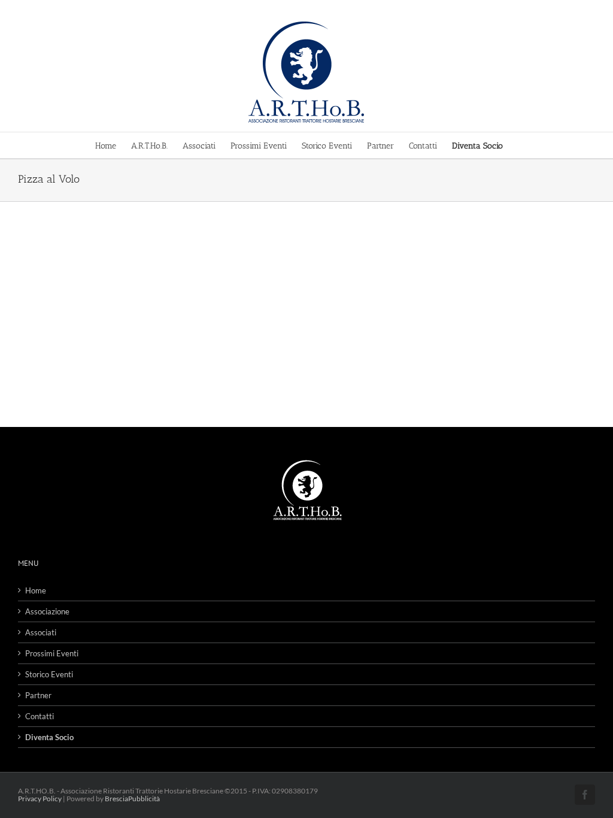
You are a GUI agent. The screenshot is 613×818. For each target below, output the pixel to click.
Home (35, 590)
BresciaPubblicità (132, 798)
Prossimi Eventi (51, 653)
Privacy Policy (40, 798)
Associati (40, 632)
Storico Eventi (49, 674)
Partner (38, 695)
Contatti (39, 716)
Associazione (47, 611)
